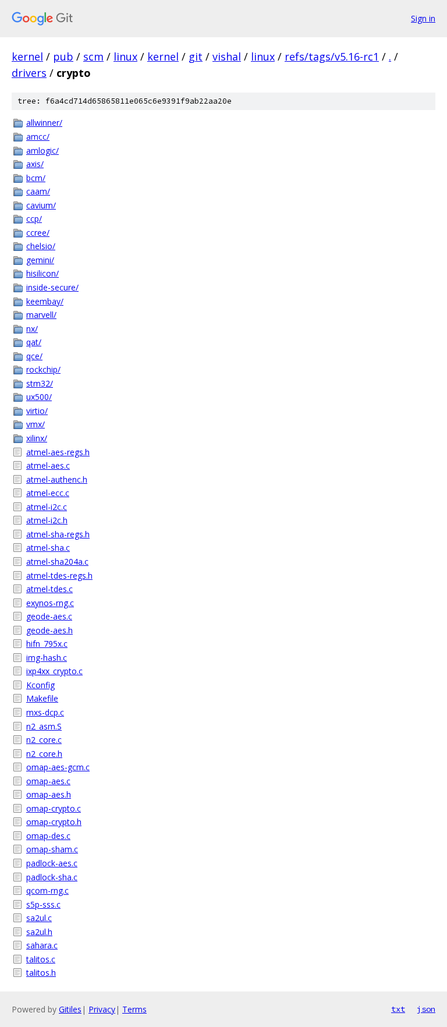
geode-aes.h (49, 630)
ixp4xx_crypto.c (54, 671)
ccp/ (34, 218)
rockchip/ (43, 369)
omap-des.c (48, 835)
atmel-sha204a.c (57, 561)
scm (93, 56)
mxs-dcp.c (45, 712)
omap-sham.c (52, 849)
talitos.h (41, 972)
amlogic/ (42, 150)
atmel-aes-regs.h (58, 452)
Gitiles (70, 1009)
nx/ (32, 328)
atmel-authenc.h (56, 479)
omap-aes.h (48, 794)
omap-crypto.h (53, 821)
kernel (27, 56)
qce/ (34, 356)
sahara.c (42, 945)
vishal (226, 56)
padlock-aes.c (51, 863)
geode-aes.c (49, 616)
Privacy (101, 1009)
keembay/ (44, 301)
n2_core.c (44, 739)
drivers (29, 73)
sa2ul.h (39, 931)
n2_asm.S (44, 726)
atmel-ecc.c (47, 492)
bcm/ (35, 177)
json (426, 1009)
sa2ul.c (39, 917)
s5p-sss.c (43, 904)
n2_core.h (44, 753)
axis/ (35, 163)
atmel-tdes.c (49, 588)
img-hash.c (46, 657)
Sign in (423, 18)
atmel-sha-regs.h (58, 534)
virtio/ (37, 410)
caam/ (38, 191)
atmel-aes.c (48, 465)
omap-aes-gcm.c (58, 767)
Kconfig (40, 684)
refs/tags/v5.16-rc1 (332, 56)
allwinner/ (44, 122)
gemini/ (40, 259)
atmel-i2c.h (47, 520)
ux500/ (39, 396)
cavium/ (41, 205)
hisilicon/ (42, 273)
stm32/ (39, 383)
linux (125, 56)
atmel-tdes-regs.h (59, 575)
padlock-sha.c (51, 877)
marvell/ (41, 314)
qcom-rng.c (47, 890)
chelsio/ (40, 246)
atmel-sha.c (48, 547)
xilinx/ (36, 438)
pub (63, 56)
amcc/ (37, 136)
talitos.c (40, 959)
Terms (134, 1009)
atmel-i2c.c (46, 506)
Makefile (42, 698)
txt (398, 1009)
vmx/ (35, 424)
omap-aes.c (48, 781)
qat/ (33, 342)
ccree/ (37, 232)
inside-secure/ (52, 287)
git (196, 56)
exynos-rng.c (50, 602)
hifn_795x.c (47, 643)
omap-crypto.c (53, 808)
